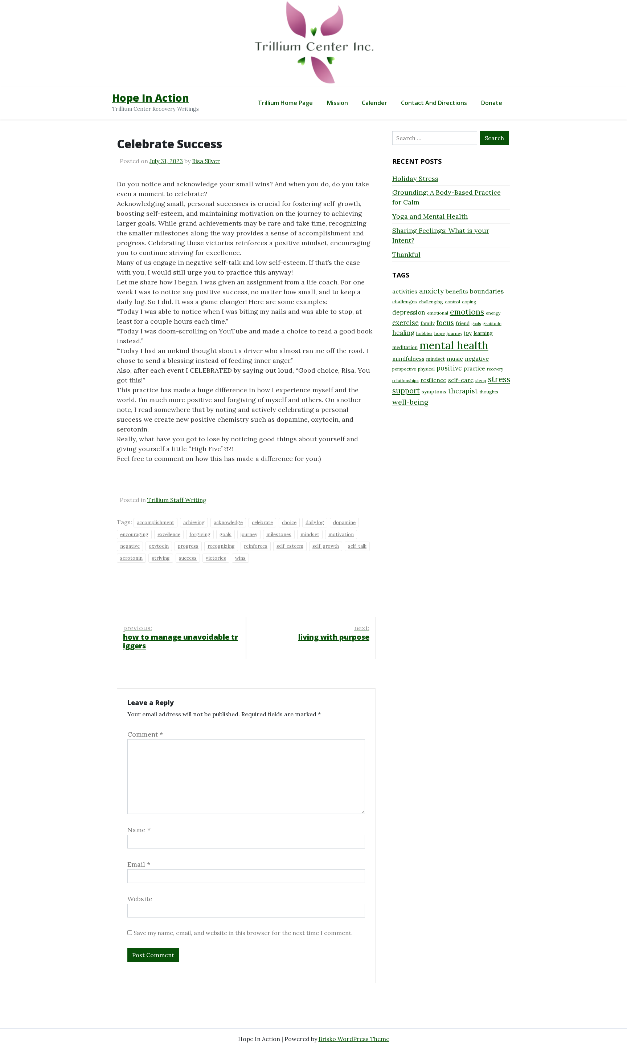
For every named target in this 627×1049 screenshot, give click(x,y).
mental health (453, 345)
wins (240, 558)
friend (463, 323)
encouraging (134, 534)
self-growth (325, 546)
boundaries (487, 291)
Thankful (406, 254)
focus (445, 323)
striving (161, 558)
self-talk (357, 546)
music (455, 358)
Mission (337, 103)
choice (289, 522)
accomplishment (155, 522)
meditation (405, 347)
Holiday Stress (415, 178)
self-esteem (289, 546)
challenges (404, 301)
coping (469, 301)
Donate (491, 103)
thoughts (489, 391)
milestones (278, 534)
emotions (467, 312)
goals (225, 534)
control (452, 301)
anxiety (431, 290)
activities (404, 291)
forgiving (199, 534)
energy (493, 313)
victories (216, 558)
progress (188, 546)
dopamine (344, 522)
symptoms (434, 391)
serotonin (131, 558)
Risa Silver (206, 161)
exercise (405, 323)
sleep (480, 380)
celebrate (262, 522)
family (428, 323)
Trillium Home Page (285, 103)
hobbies (424, 333)
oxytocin (159, 546)
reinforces (255, 546)
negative (130, 546)
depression (408, 312)
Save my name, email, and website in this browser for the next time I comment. (243, 932)
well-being (410, 401)
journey (249, 534)
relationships (405, 380)
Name (139, 830)
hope (439, 333)
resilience (433, 380)
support (406, 391)
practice (474, 368)
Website (139, 899)
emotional (437, 313)
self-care (461, 380)
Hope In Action (150, 98)
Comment (145, 734)
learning (483, 333)
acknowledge (228, 522)
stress (499, 379)
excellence (168, 534)
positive (449, 368)
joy (468, 332)
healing (403, 333)
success (188, 558)
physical (426, 369)
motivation (341, 534)
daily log (315, 522)
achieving (194, 522)
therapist (463, 391)
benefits (457, 291)
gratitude (492, 323)
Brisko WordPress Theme (354, 1038)
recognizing (221, 546)
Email (138, 864)
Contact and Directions (434, 103)
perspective (404, 369)
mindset (309, 534)
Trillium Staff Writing (176, 499)
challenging (431, 301)
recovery (495, 369)
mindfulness (408, 358)
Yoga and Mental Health (430, 216)
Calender (374, 103)
